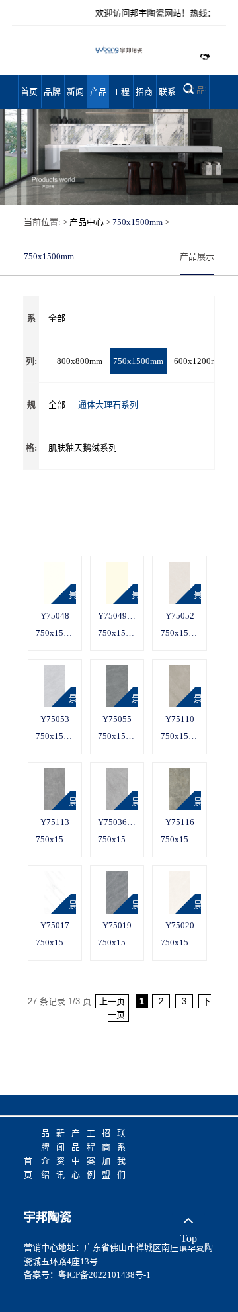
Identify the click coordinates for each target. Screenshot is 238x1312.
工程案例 (121, 97)
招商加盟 (144, 97)
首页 (29, 92)
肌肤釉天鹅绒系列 (82, 448)
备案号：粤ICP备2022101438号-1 (87, 1275)
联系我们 (167, 97)
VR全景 (72, 569)
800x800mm (79, 361)
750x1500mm (137, 222)
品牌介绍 (52, 97)
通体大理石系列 (108, 405)
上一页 (112, 1001)
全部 (56, 318)
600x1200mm (199, 361)
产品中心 (98, 97)
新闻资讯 (75, 97)
